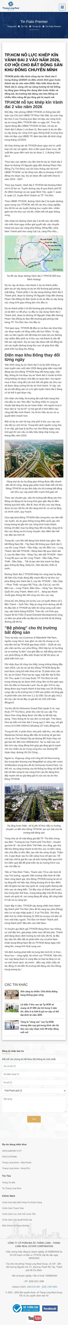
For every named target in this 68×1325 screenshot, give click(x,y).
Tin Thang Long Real (11, 1188)
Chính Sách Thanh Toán (13, 1208)
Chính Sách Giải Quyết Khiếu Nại (17, 1220)
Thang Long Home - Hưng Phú (16, 1168)
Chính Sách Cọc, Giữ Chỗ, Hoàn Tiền (19, 1214)
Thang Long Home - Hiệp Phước (17, 1162)
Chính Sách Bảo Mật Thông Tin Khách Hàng (22, 1202)
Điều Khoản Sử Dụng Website (15, 1226)
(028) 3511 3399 (36, 1281)
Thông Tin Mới (8, 1182)
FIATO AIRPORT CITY (12, 1151)
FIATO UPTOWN (9, 1157)
